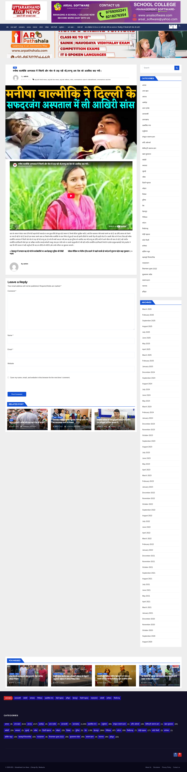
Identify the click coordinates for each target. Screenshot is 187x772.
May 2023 (146, 464)
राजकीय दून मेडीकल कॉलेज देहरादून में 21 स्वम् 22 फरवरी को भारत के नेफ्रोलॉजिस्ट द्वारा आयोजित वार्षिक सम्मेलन (114, 679)
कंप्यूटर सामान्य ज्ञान (148, 137)
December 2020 (148, 619)
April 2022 (146, 533)
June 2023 (146, 458)
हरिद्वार (144, 292)
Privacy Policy (166, 767)
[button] (179, 26)
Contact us (176, 767)
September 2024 (148, 378)
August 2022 (147, 516)
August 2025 (147, 326)
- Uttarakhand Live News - (22, 767)
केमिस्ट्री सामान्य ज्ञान (149, 148)
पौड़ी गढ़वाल (146, 234)
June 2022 (146, 527)
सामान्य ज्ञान (146, 280)
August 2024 (147, 384)
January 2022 (147, 550)
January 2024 (147, 418)
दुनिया (144, 200)
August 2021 (147, 579)
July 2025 (146, 332)
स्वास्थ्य (35, 27)
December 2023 (148, 424)
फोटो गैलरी (54, 27)
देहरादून (144, 211)
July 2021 (146, 584)
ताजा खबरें (14, 27)
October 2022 (147, 504)
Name (10, 335)
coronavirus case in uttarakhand (85, 79)
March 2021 (147, 607)
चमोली (144, 160)
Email (10, 349)
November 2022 (148, 498)
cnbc (71, 79)
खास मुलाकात (146, 154)
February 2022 (148, 544)
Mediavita (42, 767)
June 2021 (146, 590)
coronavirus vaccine (104, 79)
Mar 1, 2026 (59, 683)
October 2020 (147, 630)
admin (26, 76)
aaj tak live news (53, 79)
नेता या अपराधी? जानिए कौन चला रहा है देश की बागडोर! (27, 422)
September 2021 (148, 573)
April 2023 (146, 470)
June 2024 (146, 395)
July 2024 (146, 389)
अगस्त (144, 85)
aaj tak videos (64, 79)
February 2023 (148, 481)
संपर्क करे (80, 27)
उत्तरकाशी (145, 114)
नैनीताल (144, 217)
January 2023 (147, 487)
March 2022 (147, 538)
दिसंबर (144, 194)
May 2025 (146, 344)
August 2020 (147, 642)
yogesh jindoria (29, 426)
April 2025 (146, 349)
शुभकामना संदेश (147, 274)
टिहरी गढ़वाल (146, 183)
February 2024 (148, 412)
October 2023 (147, 435)
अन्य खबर (71, 27)
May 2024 (146, 401)
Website (11, 363)
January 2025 (147, 366)
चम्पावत (144, 165)
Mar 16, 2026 (16, 683)
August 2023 (147, 447)
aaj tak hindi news (41, 79)
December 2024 (148, 372)
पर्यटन (41, 27)
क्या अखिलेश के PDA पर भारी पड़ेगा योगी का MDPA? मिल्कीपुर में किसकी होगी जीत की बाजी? (112, 27)
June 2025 (146, 338)
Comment (12, 291)
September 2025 (148, 321)
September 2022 (148, 510)
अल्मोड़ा (144, 102)
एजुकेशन (61, 27)
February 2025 (148, 361)
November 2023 (148, 430)
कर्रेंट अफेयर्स (146, 142)
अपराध (29, 27)
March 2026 (147, 309)
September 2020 (148, 636)
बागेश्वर (144, 246)
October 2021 (147, 567)
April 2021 (146, 602)
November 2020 (148, 624)
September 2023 (148, 441)
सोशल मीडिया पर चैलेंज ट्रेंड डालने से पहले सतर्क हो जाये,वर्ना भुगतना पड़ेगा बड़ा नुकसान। (99, 251)
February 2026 (148, 315)
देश (143, 206)
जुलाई (144, 171)
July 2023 (146, 452)
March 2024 (147, 407)
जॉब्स (144, 177)
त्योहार (47, 27)
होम (7, 27)
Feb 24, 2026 (103, 683)
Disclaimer (156, 767)
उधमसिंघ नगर (146, 125)
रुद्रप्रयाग (145, 263)
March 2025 (147, 355)
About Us (148, 767)
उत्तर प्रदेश (145, 108)
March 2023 (147, 475)
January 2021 (147, 613)
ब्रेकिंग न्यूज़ (146, 251)
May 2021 (146, 596)
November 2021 (148, 561)
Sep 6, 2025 (147, 683)
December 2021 (148, 556)
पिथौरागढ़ (145, 228)
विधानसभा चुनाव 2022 (149, 269)
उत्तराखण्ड (22, 27)
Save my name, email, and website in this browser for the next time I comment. (40, 377)
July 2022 (146, 521)
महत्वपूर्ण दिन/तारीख (148, 257)
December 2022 (148, 493)
